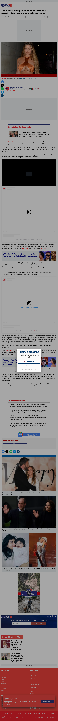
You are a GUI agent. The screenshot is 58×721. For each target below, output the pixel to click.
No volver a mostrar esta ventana (29, 369)
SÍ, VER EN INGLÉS (29, 361)
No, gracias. (29, 365)
